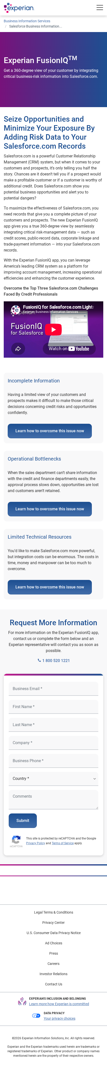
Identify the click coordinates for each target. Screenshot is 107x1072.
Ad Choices (53, 943)
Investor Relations (53, 974)
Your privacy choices (59, 1018)
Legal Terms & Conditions (53, 912)
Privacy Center (53, 923)
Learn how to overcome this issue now (49, 430)
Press (53, 953)
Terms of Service (63, 843)
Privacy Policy (35, 843)
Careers (53, 964)
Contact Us (53, 984)
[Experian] (24, 8)
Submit (22, 820)
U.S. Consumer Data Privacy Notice (54, 933)
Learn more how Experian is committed (59, 1004)
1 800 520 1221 (55, 660)
